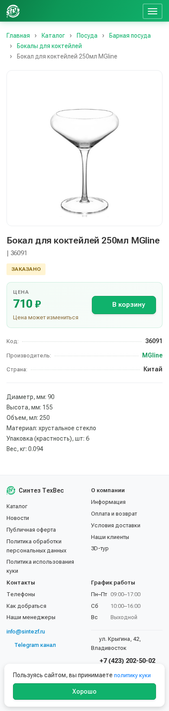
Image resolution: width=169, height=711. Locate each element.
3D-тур (100, 548)
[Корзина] (133, 11)
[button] (84, 148)
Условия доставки (115, 525)
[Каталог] (73, 11)
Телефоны (20, 594)
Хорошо (84, 691)
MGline (152, 355)
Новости (17, 518)
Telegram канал (35, 645)
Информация (108, 502)
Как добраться (26, 606)
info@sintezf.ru (25, 631)
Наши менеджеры (30, 617)
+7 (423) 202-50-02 (126, 661)
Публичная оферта (31, 529)
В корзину (128, 304)
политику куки (132, 675)
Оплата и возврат (114, 513)
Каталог (16, 506)
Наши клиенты (110, 537)
